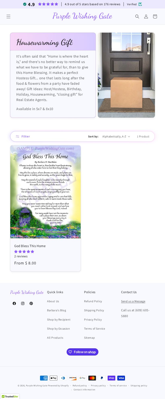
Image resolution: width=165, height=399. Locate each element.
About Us (53, 301)
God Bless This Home (29, 246)
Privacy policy (98, 385)
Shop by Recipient (58, 319)
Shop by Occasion (58, 328)
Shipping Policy (94, 310)
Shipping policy (139, 385)
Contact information (84, 389)
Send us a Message (133, 301)
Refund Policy (93, 301)
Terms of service (118, 385)
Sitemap (89, 337)
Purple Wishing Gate (36, 385)
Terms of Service (94, 328)
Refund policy (80, 385)
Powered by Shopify (58, 385)
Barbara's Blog (56, 310)
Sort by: (93, 136)
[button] (8, 16)
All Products (55, 337)
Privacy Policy (93, 319)
